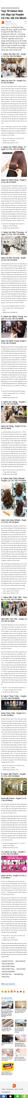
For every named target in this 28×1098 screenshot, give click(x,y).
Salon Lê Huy (5, 977)
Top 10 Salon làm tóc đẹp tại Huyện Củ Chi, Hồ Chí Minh (13, 14)
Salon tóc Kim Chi (20, 961)
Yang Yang (8, 21)
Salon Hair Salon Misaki (8, 971)
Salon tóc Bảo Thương (8, 966)
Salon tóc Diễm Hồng (7, 964)
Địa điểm (8, 8)
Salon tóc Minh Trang (8, 969)
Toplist (3, 8)
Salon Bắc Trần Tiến (7, 961)
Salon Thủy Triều (6, 974)
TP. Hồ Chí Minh (15, 8)
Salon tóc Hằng (21, 969)
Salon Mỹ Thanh (18, 974)
